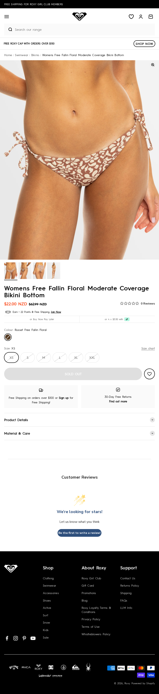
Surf (45, 615)
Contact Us (127, 578)
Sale (46, 637)
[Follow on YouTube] (33, 638)
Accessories (51, 593)
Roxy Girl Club (91, 578)
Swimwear (49, 585)
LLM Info (126, 607)
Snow (46, 622)
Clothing (48, 578)
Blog (84, 600)
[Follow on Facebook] (7, 638)
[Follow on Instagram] (15, 638)
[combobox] (84, 29)
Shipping (125, 593)
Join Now (56, 311)
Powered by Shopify (143, 683)
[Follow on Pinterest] (24, 638)
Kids (45, 630)
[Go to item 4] (53, 271)
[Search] (8, 29)
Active (47, 607)
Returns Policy (129, 585)
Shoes (47, 600)
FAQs (123, 600)
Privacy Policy (91, 619)
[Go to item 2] (25, 271)
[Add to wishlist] (149, 373)
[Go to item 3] (39, 271)
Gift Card (88, 585)
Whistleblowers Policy (96, 634)
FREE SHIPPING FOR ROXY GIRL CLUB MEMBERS (33, 4)
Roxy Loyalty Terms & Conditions (96, 610)
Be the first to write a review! (79, 533)
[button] (7, 17)
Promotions (89, 593)
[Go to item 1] (10, 271)
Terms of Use (91, 626)
